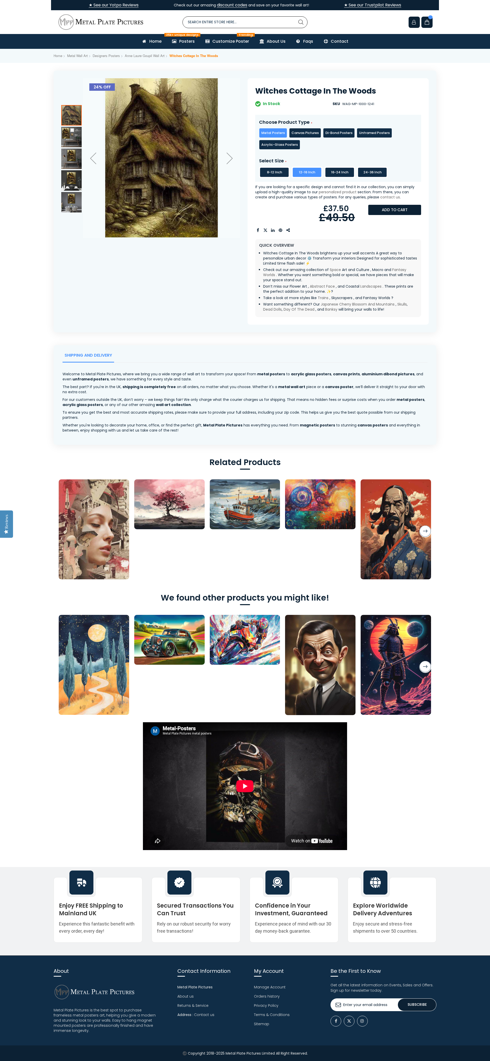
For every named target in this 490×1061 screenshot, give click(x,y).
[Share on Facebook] (257, 230)
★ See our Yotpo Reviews (114, 5)
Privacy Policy (266, 1005)
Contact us (204, 1014)
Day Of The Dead (299, 309)
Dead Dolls (272, 309)
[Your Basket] (427, 22)
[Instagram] (362, 1021)
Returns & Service (193, 1005)
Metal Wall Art (77, 55)
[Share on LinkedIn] (273, 230)
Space (335, 269)
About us (185, 996)
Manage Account (270, 987)
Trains (323, 297)
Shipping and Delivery (88, 355)
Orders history (267, 996)
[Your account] (414, 22)
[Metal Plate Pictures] (100, 22)
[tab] (89, 357)
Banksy (331, 309)
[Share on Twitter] (265, 230)
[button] (93, 158)
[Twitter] (349, 1021)
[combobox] (245, 22)
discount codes (232, 5)
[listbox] (338, 139)
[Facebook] (335, 1021)
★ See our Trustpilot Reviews (372, 5)
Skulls (402, 304)
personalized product (338, 192)
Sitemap (261, 1023)
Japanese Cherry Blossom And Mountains (358, 304)
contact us (390, 197)
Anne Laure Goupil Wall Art (145, 55)
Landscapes (371, 286)
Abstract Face (322, 286)
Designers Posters (106, 55)
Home (58, 55)
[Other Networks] (288, 230)
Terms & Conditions (272, 1014)
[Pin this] (280, 230)
